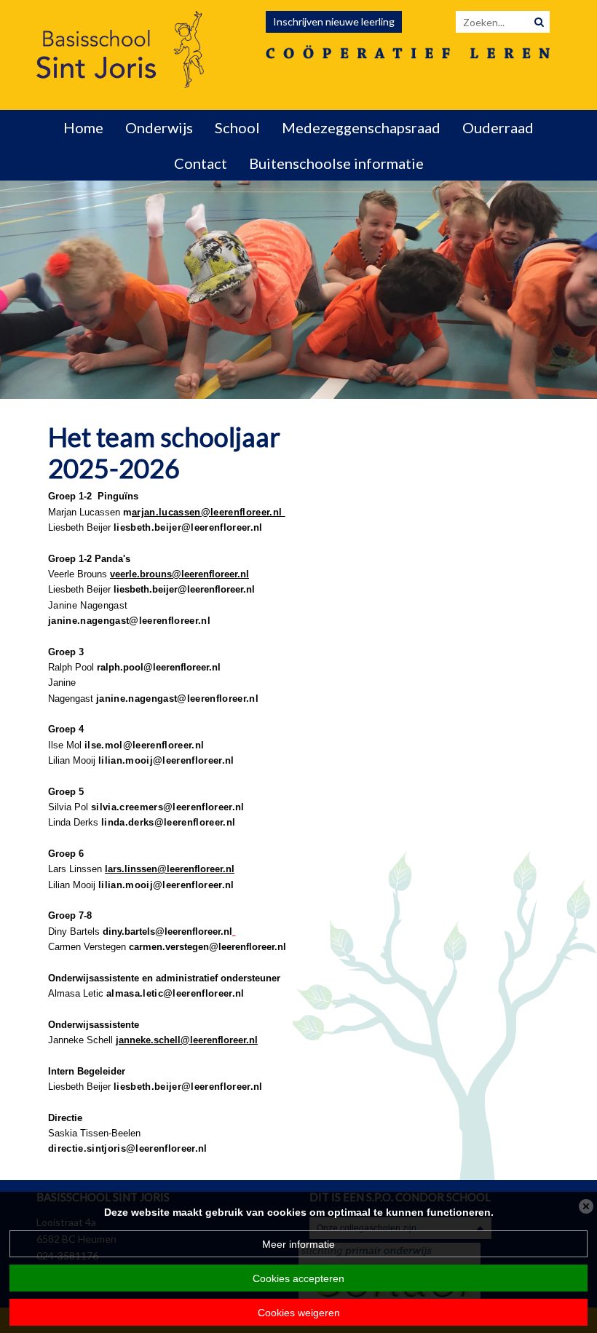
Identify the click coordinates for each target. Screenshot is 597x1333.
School (237, 127)
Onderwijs (159, 127)
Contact (200, 163)
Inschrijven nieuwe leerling (334, 21)
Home (83, 127)
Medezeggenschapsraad (361, 127)
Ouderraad (498, 127)
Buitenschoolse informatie (336, 163)
